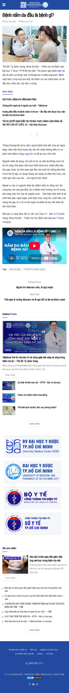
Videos (8, 350)
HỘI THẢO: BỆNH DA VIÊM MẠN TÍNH (19, 99)
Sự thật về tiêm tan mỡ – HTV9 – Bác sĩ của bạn (39, 382)
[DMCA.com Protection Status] (34, 678)
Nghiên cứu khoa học (49, 649)
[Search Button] (65, 5)
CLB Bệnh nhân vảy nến (24, 653)
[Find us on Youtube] (33, 684)
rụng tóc (29, 153)
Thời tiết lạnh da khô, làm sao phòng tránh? (37, 407)
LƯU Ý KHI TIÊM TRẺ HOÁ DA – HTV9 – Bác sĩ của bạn (28, 616)
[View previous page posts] (31, 134)
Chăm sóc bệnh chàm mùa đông (32, 395)
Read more (11, 374)
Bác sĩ (52, 213)
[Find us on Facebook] (29, 684)
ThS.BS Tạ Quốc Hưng (34, 269)
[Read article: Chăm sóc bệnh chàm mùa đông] (8, 398)
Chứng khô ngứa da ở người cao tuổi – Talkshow (24, 105)
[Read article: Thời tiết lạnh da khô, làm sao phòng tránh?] (8, 410)
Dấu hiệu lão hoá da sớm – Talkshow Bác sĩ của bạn (28, 621)
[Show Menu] (3, 5)
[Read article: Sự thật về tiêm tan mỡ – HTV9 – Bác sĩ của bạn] (8, 385)
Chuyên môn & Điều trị (18, 649)
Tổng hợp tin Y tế (12, 558)
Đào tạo (33, 649)
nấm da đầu (14, 269)
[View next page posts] (37, 134)
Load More (34, 424)
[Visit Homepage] (34, 5)
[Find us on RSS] (37, 684)
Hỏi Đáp (49, 653)
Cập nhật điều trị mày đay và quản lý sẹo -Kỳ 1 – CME (28, 611)
